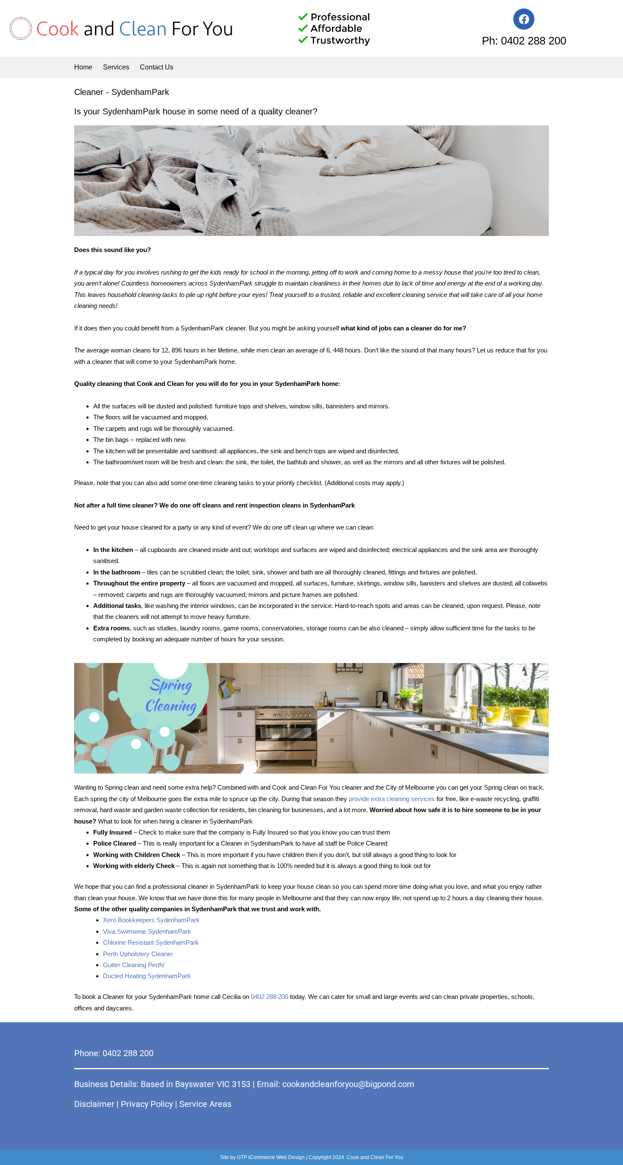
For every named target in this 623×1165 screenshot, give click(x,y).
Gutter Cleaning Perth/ (133, 964)
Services (116, 67)
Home (83, 67)
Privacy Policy (147, 1104)
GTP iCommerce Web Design (271, 1157)
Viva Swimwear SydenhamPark (147, 931)
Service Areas (205, 1104)
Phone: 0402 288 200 (113, 1053)
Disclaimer (94, 1104)
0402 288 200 (269, 996)
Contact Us (156, 67)
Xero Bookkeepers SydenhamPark (151, 920)
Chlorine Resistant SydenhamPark (151, 942)
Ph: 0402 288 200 (524, 40)
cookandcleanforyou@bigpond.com (348, 1084)
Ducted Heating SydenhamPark (147, 975)
